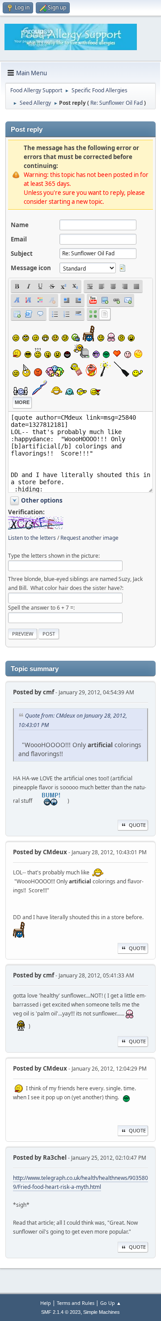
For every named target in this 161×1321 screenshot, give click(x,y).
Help (45, 1302)
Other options (42, 500)
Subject (22, 254)
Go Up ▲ (110, 1302)
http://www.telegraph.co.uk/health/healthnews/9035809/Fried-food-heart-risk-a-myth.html (80, 1182)
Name (20, 225)
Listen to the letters (32, 538)
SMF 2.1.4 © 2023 (60, 1312)
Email (19, 239)
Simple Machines (101, 1312)
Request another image (89, 538)
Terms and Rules (75, 1302)
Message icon (31, 268)
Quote (137, 825)
